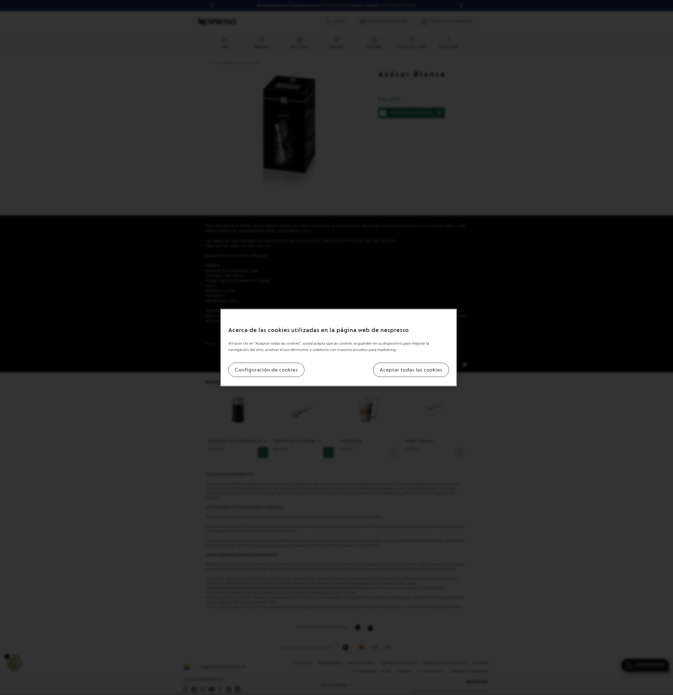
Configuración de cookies (266, 369)
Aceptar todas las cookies (411, 369)
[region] (338, 347)
